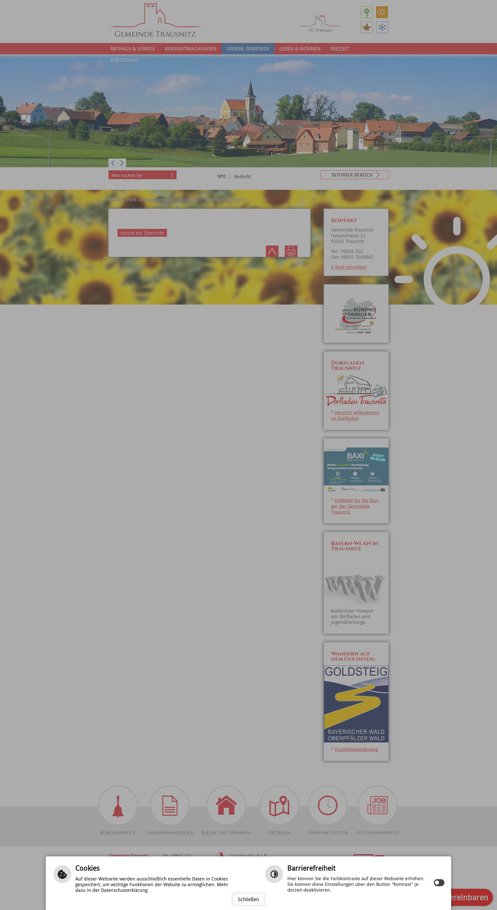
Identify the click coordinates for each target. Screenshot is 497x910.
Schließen (248, 899)
